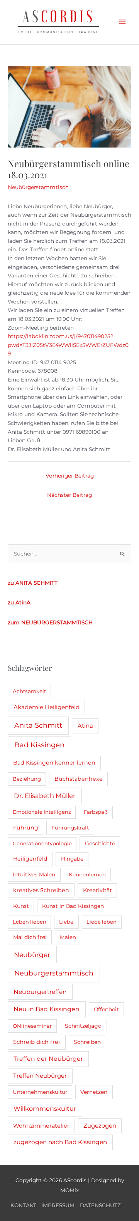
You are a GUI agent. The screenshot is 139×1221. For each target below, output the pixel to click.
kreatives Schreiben (41, 890)
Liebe (66, 922)
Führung (25, 827)
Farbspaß (96, 812)
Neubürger (32, 955)
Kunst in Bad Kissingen (73, 906)
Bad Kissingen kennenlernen (54, 762)
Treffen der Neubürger (48, 1058)
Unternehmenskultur (40, 1092)
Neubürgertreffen (40, 991)
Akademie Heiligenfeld (47, 707)
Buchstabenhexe (78, 778)
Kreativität (97, 890)
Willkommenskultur (45, 1108)
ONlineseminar (32, 1026)
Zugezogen (99, 1125)
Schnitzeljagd (83, 1025)
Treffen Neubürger (40, 1075)
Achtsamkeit (29, 691)
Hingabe (72, 859)
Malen (68, 937)
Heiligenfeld (30, 858)
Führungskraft (70, 828)
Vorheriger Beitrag (70, 476)
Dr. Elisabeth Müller (45, 796)
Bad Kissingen (39, 745)
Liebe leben (101, 922)
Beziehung (27, 779)
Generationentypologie (42, 843)
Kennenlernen (87, 874)
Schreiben (87, 1042)
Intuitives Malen (34, 874)
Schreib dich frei (36, 1042)
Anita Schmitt (38, 725)
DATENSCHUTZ (100, 1205)
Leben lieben (29, 922)
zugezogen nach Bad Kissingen (60, 1142)
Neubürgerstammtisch (38, 187)
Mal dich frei (30, 937)
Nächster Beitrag (69, 495)
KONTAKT (23, 1205)
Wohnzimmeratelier (41, 1125)
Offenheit (106, 1009)
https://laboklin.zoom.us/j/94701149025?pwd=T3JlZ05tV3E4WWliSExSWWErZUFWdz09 (68, 345)
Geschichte (100, 843)
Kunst (21, 905)
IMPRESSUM (58, 1205)
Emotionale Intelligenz (42, 812)
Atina (85, 725)
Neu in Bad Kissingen (47, 1009)
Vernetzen (93, 1092)
